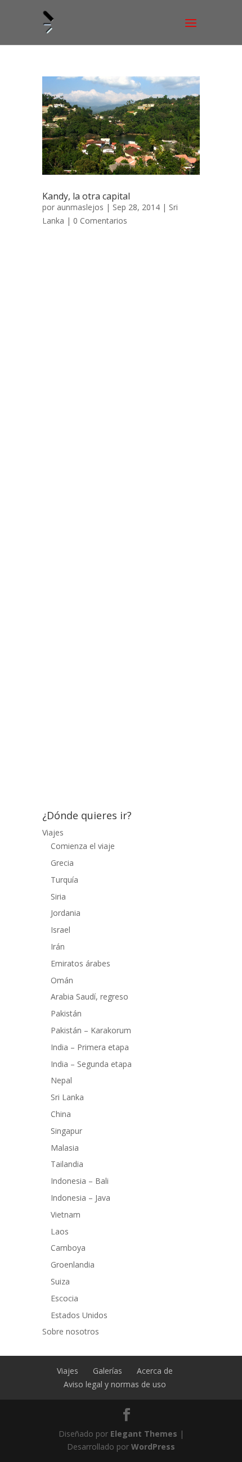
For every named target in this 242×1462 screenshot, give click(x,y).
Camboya (68, 1247)
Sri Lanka (67, 1097)
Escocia (64, 1298)
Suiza (60, 1281)
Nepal (61, 1080)
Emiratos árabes (80, 963)
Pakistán (66, 1013)
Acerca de (155, 1370)
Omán (62, 980)
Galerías (107, 1370)
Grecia (62, 862)
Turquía (64, 879)
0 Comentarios (100, 220)
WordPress (153, 1446)
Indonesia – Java (80, 1197)
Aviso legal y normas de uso (115, 1384)
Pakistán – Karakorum (91, 1030)
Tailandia (67, 1164)
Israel (60, 929)
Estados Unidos (79, 1315)
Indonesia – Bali (80, 1180)
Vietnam (65, 1214)
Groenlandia (73, 1264)
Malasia (65, 1147)
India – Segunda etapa (91, 1064)
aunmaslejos (80, 207)
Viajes (53, 832)
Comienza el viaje (83, 846)
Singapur (66, 1130)
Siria (58, 896)
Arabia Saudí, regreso (89, 996)
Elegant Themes (143, 1433)
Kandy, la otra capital (86, 196)
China (61, 1114)
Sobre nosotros (70, 1331)
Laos (60, 1231)
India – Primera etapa (90, 1047)
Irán (58, 946)
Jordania (65, 912)
